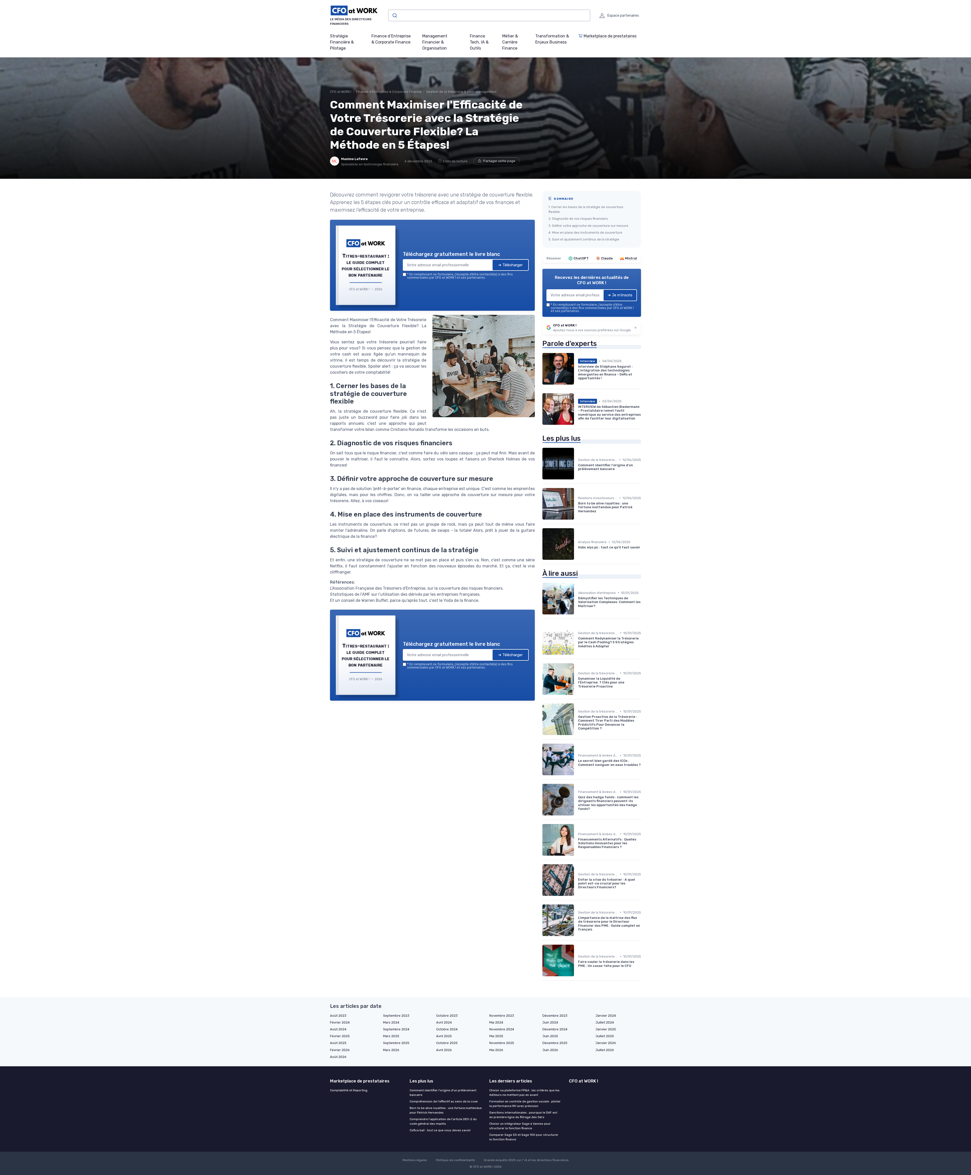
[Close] (577, 550)
